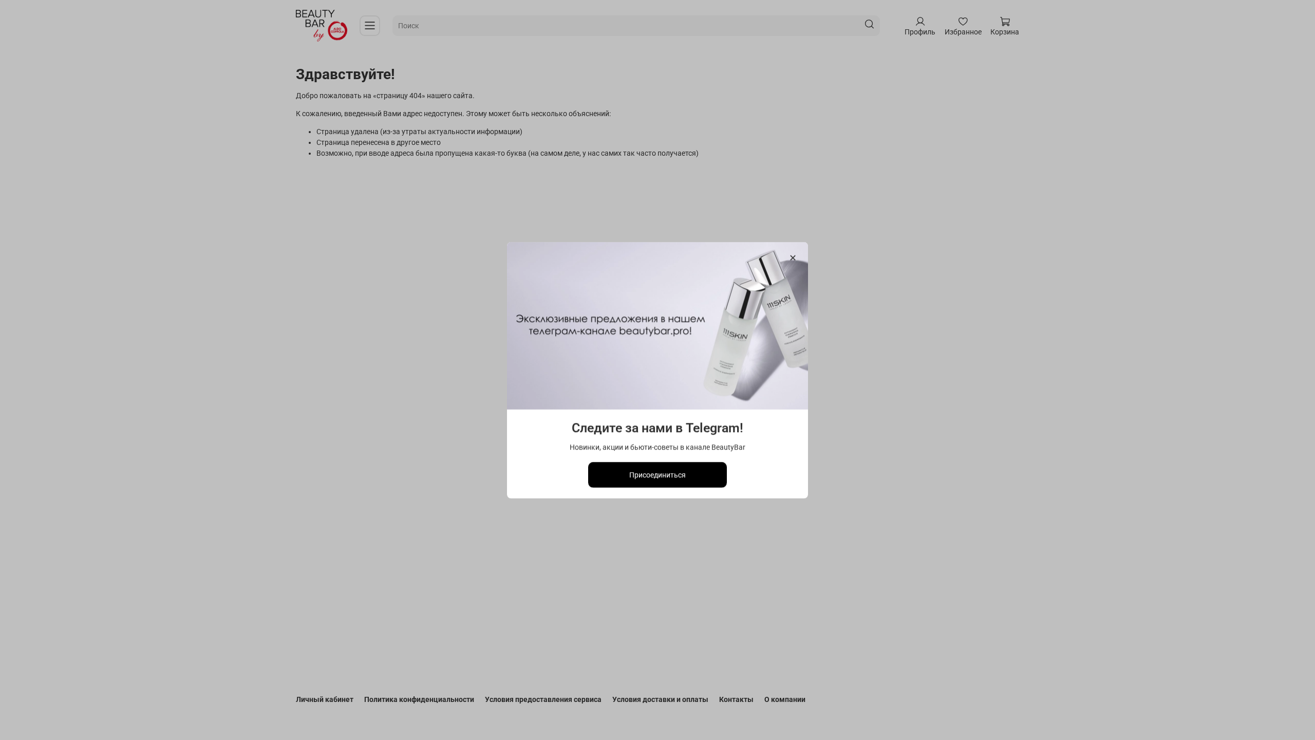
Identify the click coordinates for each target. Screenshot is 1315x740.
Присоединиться (657, 474)
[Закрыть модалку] (793, 258)
